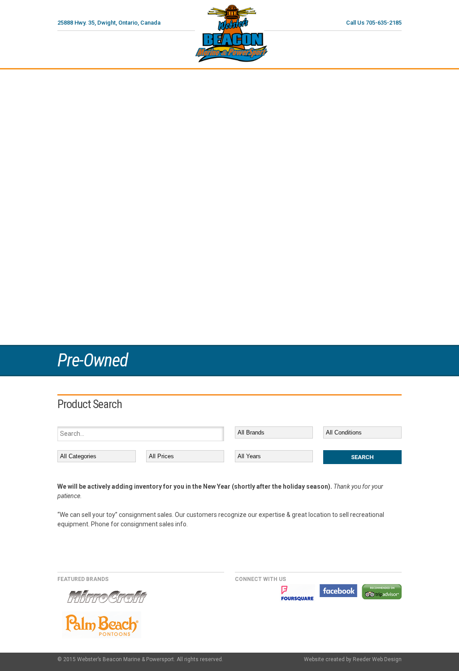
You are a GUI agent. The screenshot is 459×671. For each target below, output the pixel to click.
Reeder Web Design (377, 659)
